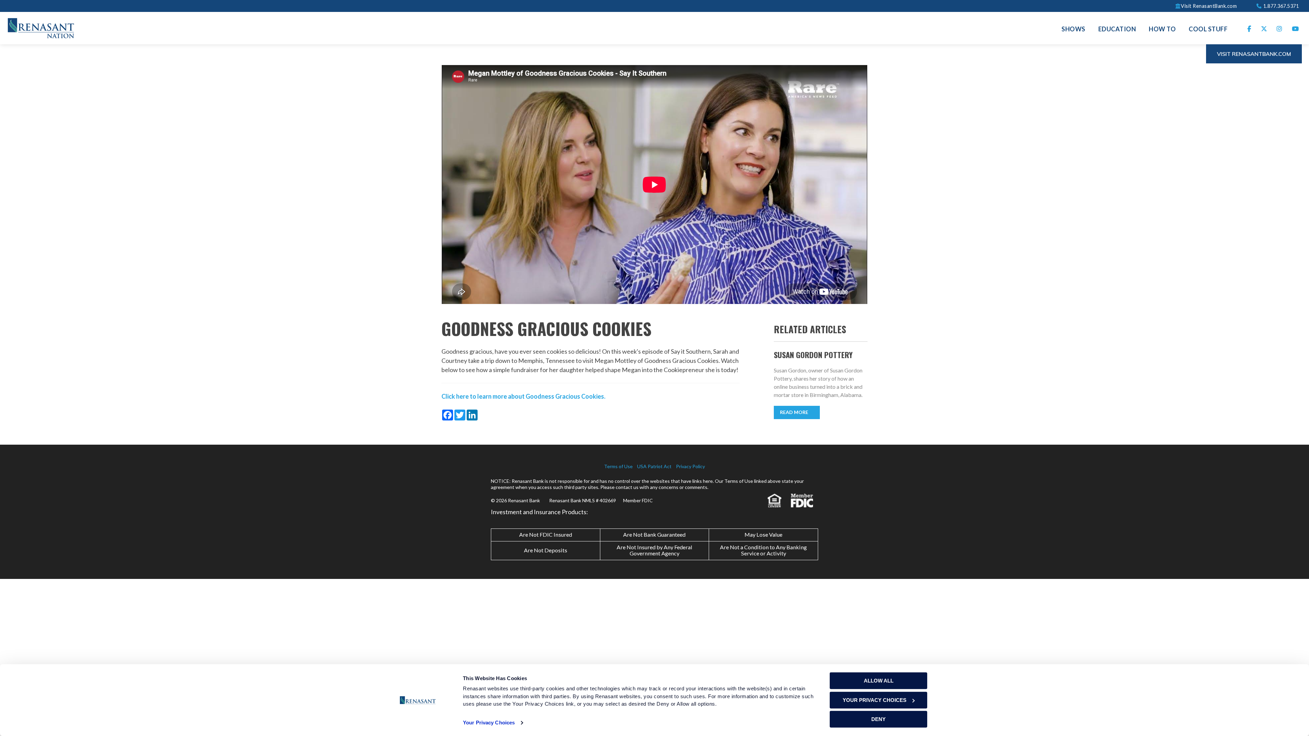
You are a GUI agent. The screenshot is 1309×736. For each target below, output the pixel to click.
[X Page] (1264, 28)
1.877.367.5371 (1280, 6)
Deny (878, 719)
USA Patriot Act (654, 466)
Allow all (878, 681)
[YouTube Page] (1295, 28)
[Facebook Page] (1249, 28)
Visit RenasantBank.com (1209, 6)
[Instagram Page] (1279, 28)
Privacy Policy (690, 466)
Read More (794, 412)
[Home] (41, 27)
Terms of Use (618, 466)
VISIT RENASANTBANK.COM (1254, 53)
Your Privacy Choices (489, 722)
